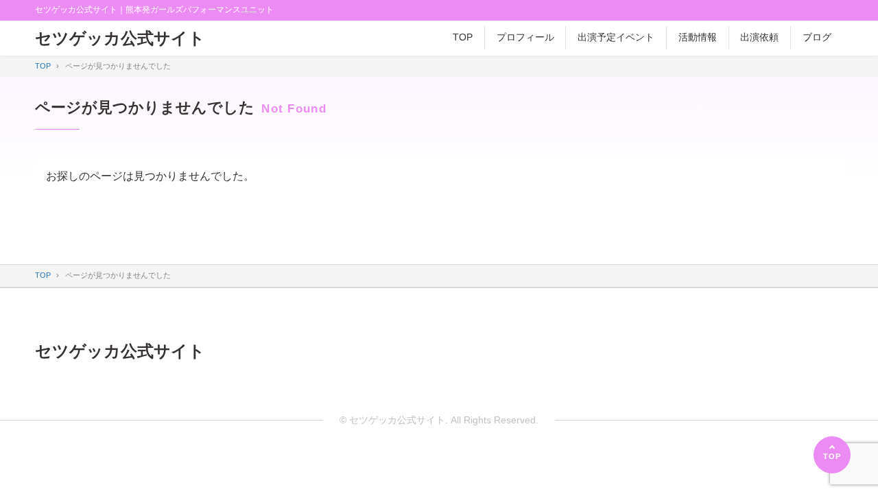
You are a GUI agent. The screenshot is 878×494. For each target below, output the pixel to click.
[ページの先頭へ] (832, 454)
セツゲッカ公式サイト (120, 38)
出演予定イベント (616, 37)
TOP (463, 37)
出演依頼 (759, 37)
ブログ (817, 37)
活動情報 (697, 37)
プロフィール (525, 37)
